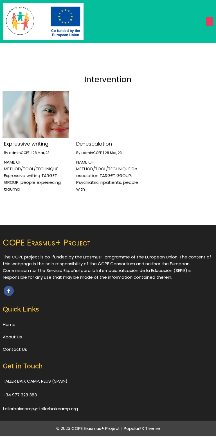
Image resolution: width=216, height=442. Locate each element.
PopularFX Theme (142, 428)
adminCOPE (19, 152)
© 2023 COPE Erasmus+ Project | (90, 428)
